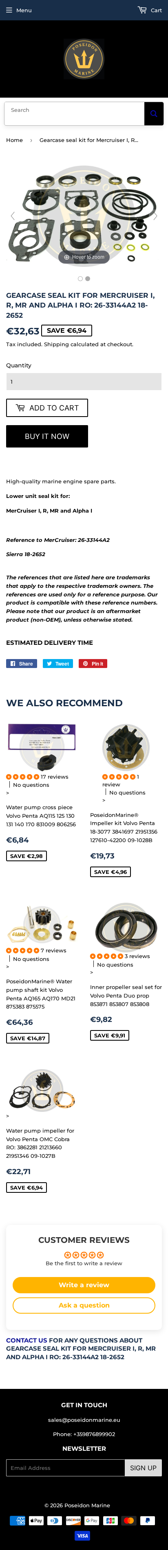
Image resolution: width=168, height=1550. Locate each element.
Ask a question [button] (84, 1305)
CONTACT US (26, 1340)
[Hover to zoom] (84, 215)
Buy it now (47, 436)
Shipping (56, 344)
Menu (24, 10)
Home (14, 140)
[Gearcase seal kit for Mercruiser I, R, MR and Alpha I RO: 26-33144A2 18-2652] (80, 278)
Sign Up (143, 1468)
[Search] (154, 113)
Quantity (18, 365)
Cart (155, 10)
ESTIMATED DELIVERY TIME (49, 642)
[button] (23, 776)
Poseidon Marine (87, 1505)
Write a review (84, 1285)
